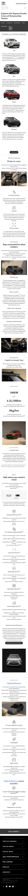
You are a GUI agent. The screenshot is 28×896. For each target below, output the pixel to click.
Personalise (4, 26)
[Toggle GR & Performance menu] (22, 856)
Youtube (10, 886)
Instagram (13, 886)
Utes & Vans (8, 851)
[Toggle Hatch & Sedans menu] (22, 841)
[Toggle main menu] (25, 7)
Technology (9, 22)
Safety (23, 22)
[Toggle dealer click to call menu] (2, 7)
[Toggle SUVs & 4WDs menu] (22, 846)
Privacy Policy (9, 880)
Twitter (3, 886)
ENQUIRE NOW (14, 152)
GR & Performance (11, 857)
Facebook (6, 886)
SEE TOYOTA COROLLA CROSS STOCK (11, 28)
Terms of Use (15, 880)
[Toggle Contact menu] (22, 872)
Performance (17, 22)
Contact (6, 872)
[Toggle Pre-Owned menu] (22, 861)
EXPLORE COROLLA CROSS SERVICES (14, 643)
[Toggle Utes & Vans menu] (22, 851)
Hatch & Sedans (10, 841)
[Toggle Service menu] (22, 866)
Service (6, 867)
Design (3, 22)
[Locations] (6, 7)
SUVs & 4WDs (8, 846)
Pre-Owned (8, 862)
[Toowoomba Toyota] (3, 3)
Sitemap (4, 880)
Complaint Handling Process (9, 882)
